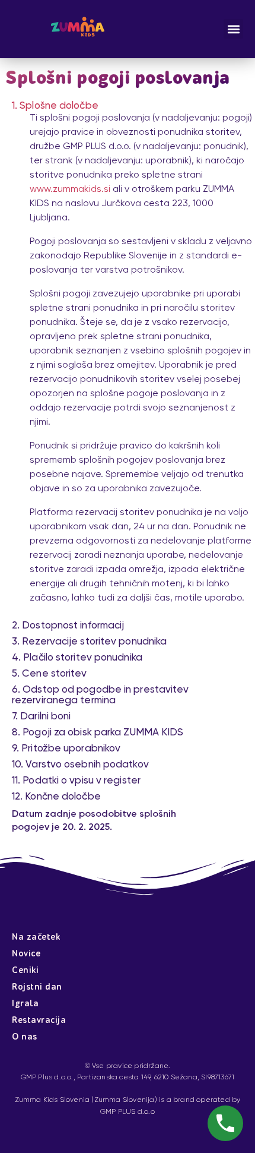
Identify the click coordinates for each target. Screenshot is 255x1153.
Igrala (25, 1004)
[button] (233, 29)
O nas (24, 1037)
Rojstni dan (37, 987)
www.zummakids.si (70, 188)
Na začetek (36, 937)
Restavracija (39, 1020)
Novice (26, 954)
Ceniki (25, 970)
